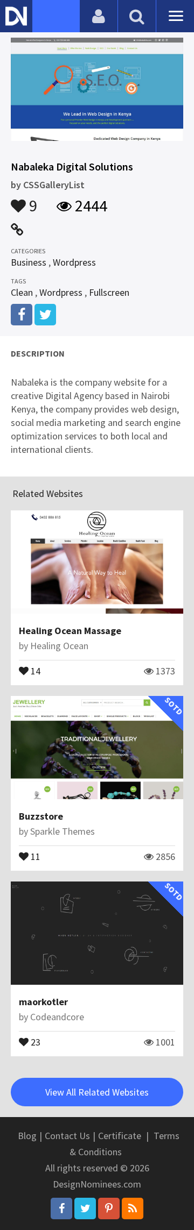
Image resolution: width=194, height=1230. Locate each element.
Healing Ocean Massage (70, 630)
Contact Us (67, 1135)
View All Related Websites (97, 1092)
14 (34, 670)
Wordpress (74, 262)
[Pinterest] (109, 1208)
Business (28, 262)
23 (34, 1041)
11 (34, 855)
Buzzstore (41, 816)
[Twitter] (85, 1208)
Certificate (119, 1135)
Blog (27, 1135)
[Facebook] (61, 1208)
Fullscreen (109, 292)
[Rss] (132, 1208)
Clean (22, 292)
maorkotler (43, 1002)
